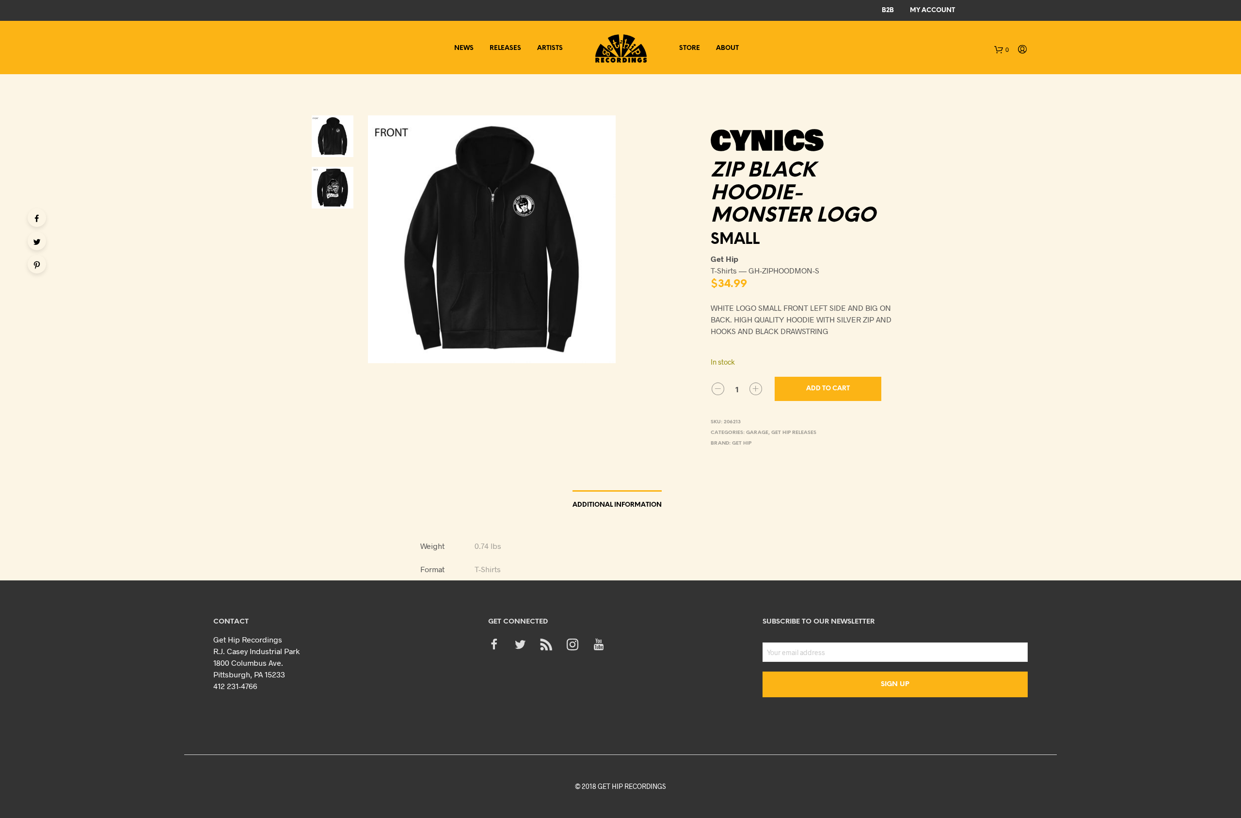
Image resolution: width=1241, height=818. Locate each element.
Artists (550, 48)
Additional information (617, 505)
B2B (888, 10)
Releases (505, 48)
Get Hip (741, 443)
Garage (757, 432)
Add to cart (828, 388)
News (464, 48)
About (727, 48)
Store (689, 48)
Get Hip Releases (793, 432)
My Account (932, 10)
